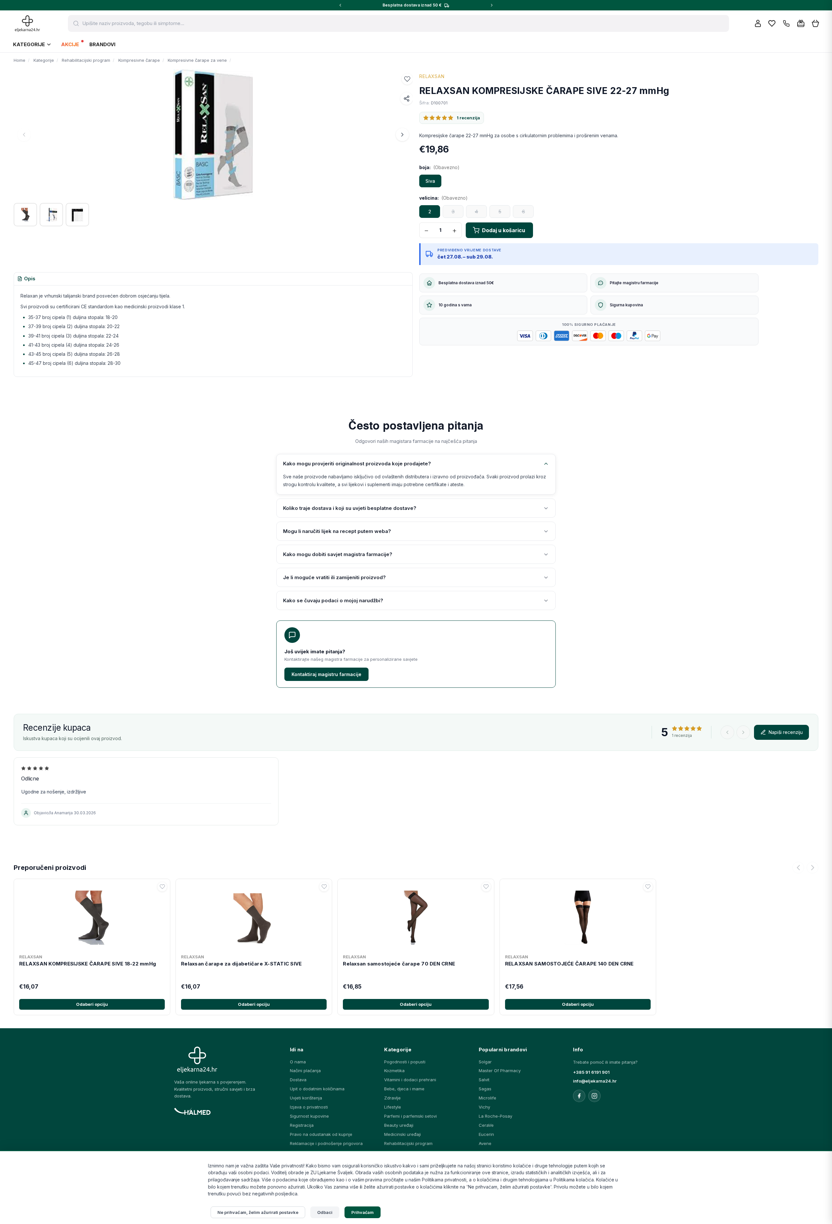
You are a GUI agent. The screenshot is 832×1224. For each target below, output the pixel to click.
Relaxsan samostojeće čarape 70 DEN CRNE (399, 964)
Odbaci (324, 1212)
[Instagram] (594, 1096)
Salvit (484, 1079)
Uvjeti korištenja (306, 1097)
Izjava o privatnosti (309, 1107)
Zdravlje (392, 1097)
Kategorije (29, 44)
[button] (407, 79)
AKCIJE (70, 44)
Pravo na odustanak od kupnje (321, 1134)
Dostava (298, 1079)
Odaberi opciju (92, 1004)
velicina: (443, 198)
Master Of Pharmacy (500, 1070)
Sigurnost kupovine (309, 1116)
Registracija (302, 1125)
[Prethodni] (798, 867)
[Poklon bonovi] (800, 23)
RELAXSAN (432, 76)
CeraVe (486, 1125)
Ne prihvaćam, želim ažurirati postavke (257, 1212)
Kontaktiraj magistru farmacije (326, 674)
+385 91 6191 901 (591, 1072)
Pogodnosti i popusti (404, 1061)
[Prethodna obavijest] (340, 5)
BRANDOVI (102, 44)
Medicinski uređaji (402, 1134)
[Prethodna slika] (24, 134)
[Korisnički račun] (758, 23)
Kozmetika (394, 1070)
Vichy (484, 1107)
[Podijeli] (406, 98)
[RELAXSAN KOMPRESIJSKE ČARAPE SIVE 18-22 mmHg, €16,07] (92, 916)
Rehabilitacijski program (408, 1143)
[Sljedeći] (812, 867)
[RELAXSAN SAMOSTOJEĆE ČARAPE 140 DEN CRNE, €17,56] (578, 916)
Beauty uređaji (398, 1125)
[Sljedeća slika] (402, 134)
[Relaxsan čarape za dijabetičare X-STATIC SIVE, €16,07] (254, 916)
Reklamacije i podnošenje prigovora (326, 1143)
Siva (430, 181)
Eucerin (486, 1134)
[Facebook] (579, 1096)
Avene (485, 1143)
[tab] (26, 279)
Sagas (485, 1088)
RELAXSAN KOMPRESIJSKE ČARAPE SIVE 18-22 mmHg (87, 964)
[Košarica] (815, 23)
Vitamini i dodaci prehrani (410, 1079)
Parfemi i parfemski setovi (410, 1116)
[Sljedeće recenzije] (743, 732)
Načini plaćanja (305, 1070)
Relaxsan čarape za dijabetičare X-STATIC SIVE (241, 964)
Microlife (487, 1097)
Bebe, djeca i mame (404, 1088)
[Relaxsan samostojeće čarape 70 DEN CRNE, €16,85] (416, 916)
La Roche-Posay (495, 1116)
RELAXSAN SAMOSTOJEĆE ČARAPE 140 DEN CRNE (569, 964)
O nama (298, 1061)
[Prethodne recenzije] (727, 732)
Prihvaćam (362, 1212)
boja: (439, 167)
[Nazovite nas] (786, 23)
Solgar (485, 1061)
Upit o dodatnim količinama (317, 1088)
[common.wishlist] (771, 23)
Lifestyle (392, 1107)
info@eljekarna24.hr (595, 1081)
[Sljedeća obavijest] (492, 5)
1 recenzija (468, 117)
